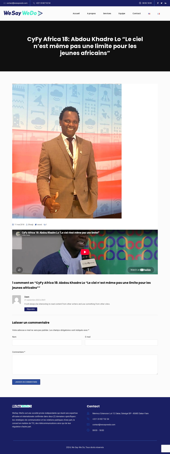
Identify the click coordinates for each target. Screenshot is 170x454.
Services (107, 13)
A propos (91, 13)
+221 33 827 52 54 (43, 3)
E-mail (87, 337)
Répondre (31, 309)
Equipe (122, 13)
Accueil (76, 13)
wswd (39, 225)
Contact (137, 13)
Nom (14, 337)
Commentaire (18, 352)
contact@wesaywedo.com (17, 3)
